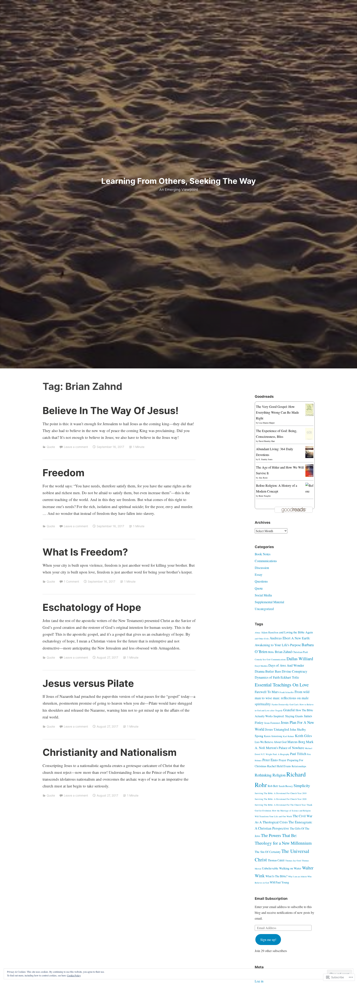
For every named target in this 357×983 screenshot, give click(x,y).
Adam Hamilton (269, 632)
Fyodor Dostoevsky (280, 704)
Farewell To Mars (267, 692)
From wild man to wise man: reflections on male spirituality (282, 697)
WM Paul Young (279, 882)
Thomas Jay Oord (293, 860)
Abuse (257, 632)
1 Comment (71, 581)
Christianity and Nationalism (110, 752)
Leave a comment (76, 447)
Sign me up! (268, 939)
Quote (51, 447)
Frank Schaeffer (287, 692)
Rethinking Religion (270, 775)
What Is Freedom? (85, 552)
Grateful (289, 710)
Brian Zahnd (283, 651)
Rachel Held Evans (279, 766)
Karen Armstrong (273, 736)
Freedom (63, 472)
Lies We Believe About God (271, 742)
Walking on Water (290, 868)
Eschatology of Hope (92, 607)
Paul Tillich (298, 753)
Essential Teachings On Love (282, 684)
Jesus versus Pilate (88, 683)
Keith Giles (303, 735)
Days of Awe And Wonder (286, 665)
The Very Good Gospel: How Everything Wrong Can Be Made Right (277, 412)
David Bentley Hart (267, 441)
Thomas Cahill (276, 860)
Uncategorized (264, 609)
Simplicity (302, 785)
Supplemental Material (269, 602)
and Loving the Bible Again (296, 632)
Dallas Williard (300, 658)
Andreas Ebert (280, 638)
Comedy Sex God (262, 659)
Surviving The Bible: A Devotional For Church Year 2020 (280, 799)
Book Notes (262, 554)
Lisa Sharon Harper (267, 422)
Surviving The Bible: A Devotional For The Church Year (280, 804)
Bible (271, 652)
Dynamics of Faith (267, 677)
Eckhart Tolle (290, 677)
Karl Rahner (288, 736)
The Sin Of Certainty (268, 852)
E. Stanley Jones (266, 459)
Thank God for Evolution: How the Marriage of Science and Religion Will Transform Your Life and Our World (283, 810)
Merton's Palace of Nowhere (285, 748)
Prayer (282, 760)
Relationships (299, 766)
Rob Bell (273, 786)
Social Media (263, 595)
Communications (266, 561)
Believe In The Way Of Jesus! (110, 410)
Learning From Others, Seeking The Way (178, 181)
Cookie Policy (74, 975)
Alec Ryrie (263, 477)
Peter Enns (270, 759)
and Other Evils (262, 638)
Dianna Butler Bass (268, 671)
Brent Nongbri (265, 495)
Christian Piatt (300, 652)
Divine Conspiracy (294, 671)
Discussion (262, 567)
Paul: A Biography (281, 754)
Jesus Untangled (277, 729)
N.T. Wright (266, 754)
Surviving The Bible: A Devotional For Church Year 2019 (280, 793)
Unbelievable (270, 868)
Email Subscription (271, 898)
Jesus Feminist (272, 723)
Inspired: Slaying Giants (288, 716)
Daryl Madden (261, 665)
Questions (261, 581)
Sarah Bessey (286, 786)
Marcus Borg (296, 742)
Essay (258, 574)
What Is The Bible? (276, 876)
